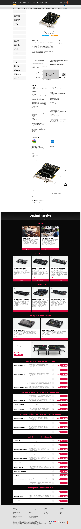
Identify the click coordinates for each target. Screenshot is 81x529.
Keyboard (43, 8)
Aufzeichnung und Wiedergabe (17, 516)
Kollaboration (38, 8)
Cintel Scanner (15, 517)
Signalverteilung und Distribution (33, 516)
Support (24, 2)
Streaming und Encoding (32, 517)
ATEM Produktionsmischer (16, 512)
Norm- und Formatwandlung (33, 509)
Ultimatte (14, 513)
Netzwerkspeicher (31, 513)
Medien (41, 2)
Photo (22, 8)
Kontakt (45, 512)
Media (56, 8)
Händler (19, 2)
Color (28, 8)
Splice (46, 2)
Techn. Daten (65, 8)
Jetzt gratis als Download (31, 249)
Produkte (14, 2)
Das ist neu (18, 8)
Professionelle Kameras (16, 509)
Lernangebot (60, 8)
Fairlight (34, 8)
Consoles (49, 8)
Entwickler (30, 2)
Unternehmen (35, 2)
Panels (47, 8)
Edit (24, 8)
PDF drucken (54, 35)
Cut (26, 8)
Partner (61, 512)
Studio (53, 8)
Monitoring (30, 512)
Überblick (14, 8)
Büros (61, 509)
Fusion (31, 8)
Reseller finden (45, 35)
